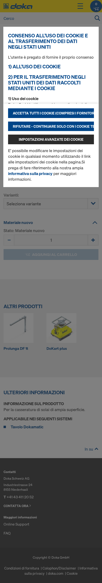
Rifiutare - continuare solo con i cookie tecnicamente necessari (53, 126)
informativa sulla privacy (30, 173)
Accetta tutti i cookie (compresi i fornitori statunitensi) (53, 113)
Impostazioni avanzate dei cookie (51, 139)
